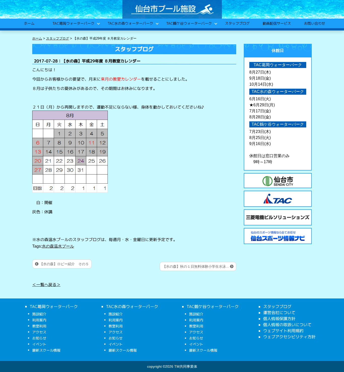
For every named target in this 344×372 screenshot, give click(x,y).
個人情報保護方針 (279, 318)
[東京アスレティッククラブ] (277, 198)
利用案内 (39, 320)
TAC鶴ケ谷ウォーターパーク (189, 23)
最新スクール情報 (46, 350)
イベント (39, 344)
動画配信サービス (276, 23)
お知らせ (39, 338)
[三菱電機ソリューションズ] (277, 217)
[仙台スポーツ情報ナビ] (277, 236)
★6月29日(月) (262, 105)
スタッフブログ (237, 23)
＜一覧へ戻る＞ (46, 284)
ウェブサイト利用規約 (283, 330)
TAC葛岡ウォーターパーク (73, 23)
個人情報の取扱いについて (287, 324)
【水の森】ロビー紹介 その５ (64, 264)
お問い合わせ (314, 23)
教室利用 (39, 326)
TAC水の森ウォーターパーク (130, 23)
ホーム (29, 23)
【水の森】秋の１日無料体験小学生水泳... (196, 266)
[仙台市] (277, 181)
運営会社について (279, 312)
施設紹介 (39, 314)
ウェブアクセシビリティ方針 (289, 337)
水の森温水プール (58, 246)
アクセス (39, 332)
